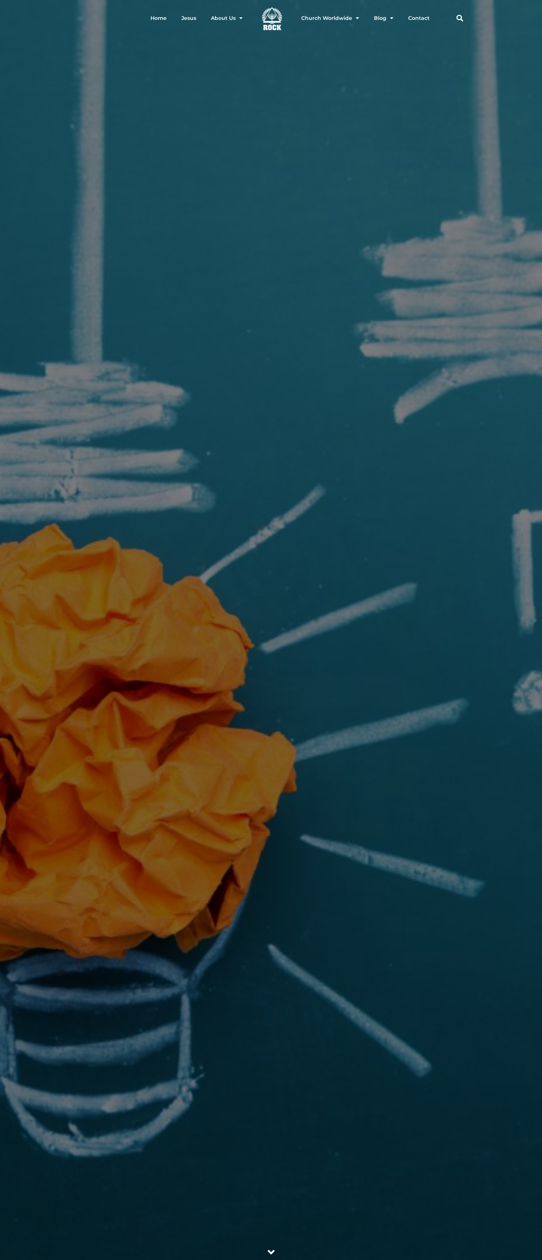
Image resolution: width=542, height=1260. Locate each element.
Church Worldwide (326, 18)
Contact (419, 18)
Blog (380, 18)
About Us (223, 18)
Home (158, 18)
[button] (460, 18)
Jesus (188, 18)
